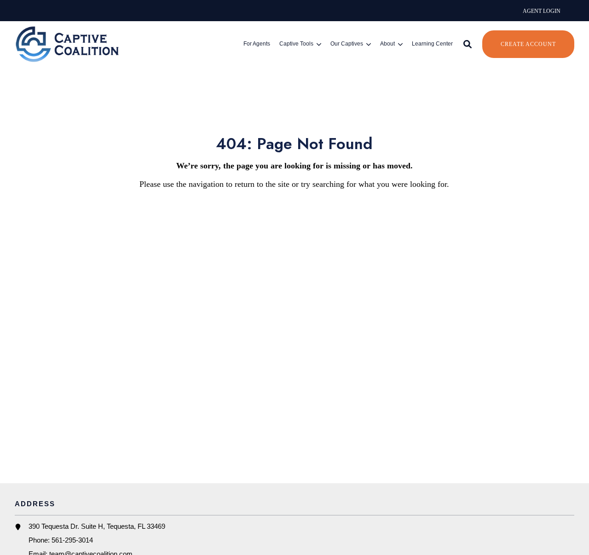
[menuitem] (541, 10)
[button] (467, 44)
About (387, 44)
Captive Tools (296, 44)
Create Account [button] (528, 44)
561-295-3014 (72, 540)
